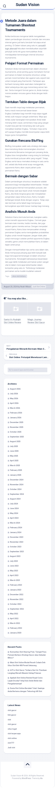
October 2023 (15, 547)
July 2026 (14, 394)
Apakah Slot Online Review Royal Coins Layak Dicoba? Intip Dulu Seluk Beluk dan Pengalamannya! (25, 681)
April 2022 (14, 618)
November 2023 (16, 542)
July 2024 (14, 504)
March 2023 (15, 580)
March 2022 (15, 623)
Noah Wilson (25, 286)
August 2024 (15, 499)
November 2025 (16, 427)
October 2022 (15, 604)
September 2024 (17, 494)
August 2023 (15, 556)
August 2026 (15, 389)
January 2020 (15, 633)
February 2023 (16, 585)
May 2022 (14, 614)
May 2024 (14, 513)
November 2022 (16, 599)
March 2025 (15, 465)
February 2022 (16, 628)
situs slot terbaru (19, 276)
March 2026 (15, 408)
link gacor (12, 715)
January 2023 (15, 590)
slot (9, 720)
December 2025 (16, 422)
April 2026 (14, 403)
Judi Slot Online (39, 287)
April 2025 (14, 461)
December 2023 (16, 537)
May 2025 (14, 456)
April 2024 (14, 518)
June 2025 (14, 451)
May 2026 (14, 398)
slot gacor (12, 710)
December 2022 (16, 594)
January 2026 (15, 418)
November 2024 (16, 485)
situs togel (12, 729)
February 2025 (16, 470)
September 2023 (17, 552)
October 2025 (15, 432)
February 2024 (16, 528)
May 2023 (14, 571)
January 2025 (15, 475)
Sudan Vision (27, 4)
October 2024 (15, 489)
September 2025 (17, 437)
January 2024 (15, 532)
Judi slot (11, 748)
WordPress (26, 778)
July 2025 (14, 446)
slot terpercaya (14, 734)
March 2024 (15, 523)
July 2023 (14, 561)
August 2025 (15, 441)
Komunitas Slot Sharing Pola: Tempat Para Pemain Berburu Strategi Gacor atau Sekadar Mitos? (27, 655)
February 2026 (16, 413)
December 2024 (16, 480)
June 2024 (14, 508)
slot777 (11, 743)
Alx (41, 778)
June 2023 (14, 566)
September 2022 (17, 609)
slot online (12, 738)
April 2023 (14, 575)
